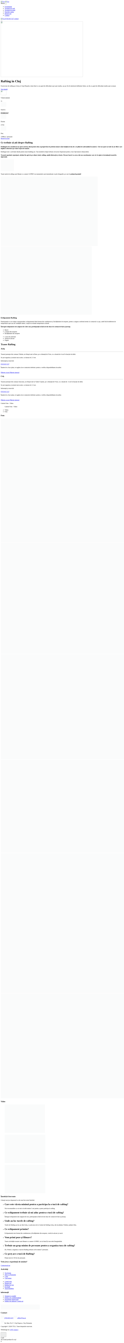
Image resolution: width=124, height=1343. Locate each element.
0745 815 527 (5, 364)
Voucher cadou (9, 12)
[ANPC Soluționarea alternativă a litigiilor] (10, 1309)
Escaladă (7, 1287)
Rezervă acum (5, 138)
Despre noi (8, 13)
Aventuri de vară (10, 8)
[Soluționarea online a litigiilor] (30, 1309)
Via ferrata (8, 1273)
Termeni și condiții (10, 1296)
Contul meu (8, 1281)
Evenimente (8, 6)
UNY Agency (14, 1330)
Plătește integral (14, 372)
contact (16, 19)
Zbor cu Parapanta (10, 1275)
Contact (7, 15)
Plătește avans (5, 372)
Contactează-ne (5, 1265)
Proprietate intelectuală (12, 1299)
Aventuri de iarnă (10, 10)
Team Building (9, 1288)
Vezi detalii (4, 89)
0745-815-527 (9, 19)
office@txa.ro (21, 1318)
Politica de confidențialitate (13, 1298)
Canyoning (8, 1278)
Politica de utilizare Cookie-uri (14, 1301)
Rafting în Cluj (9, 1285)
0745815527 (5, 113)
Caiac (6, 1276)
